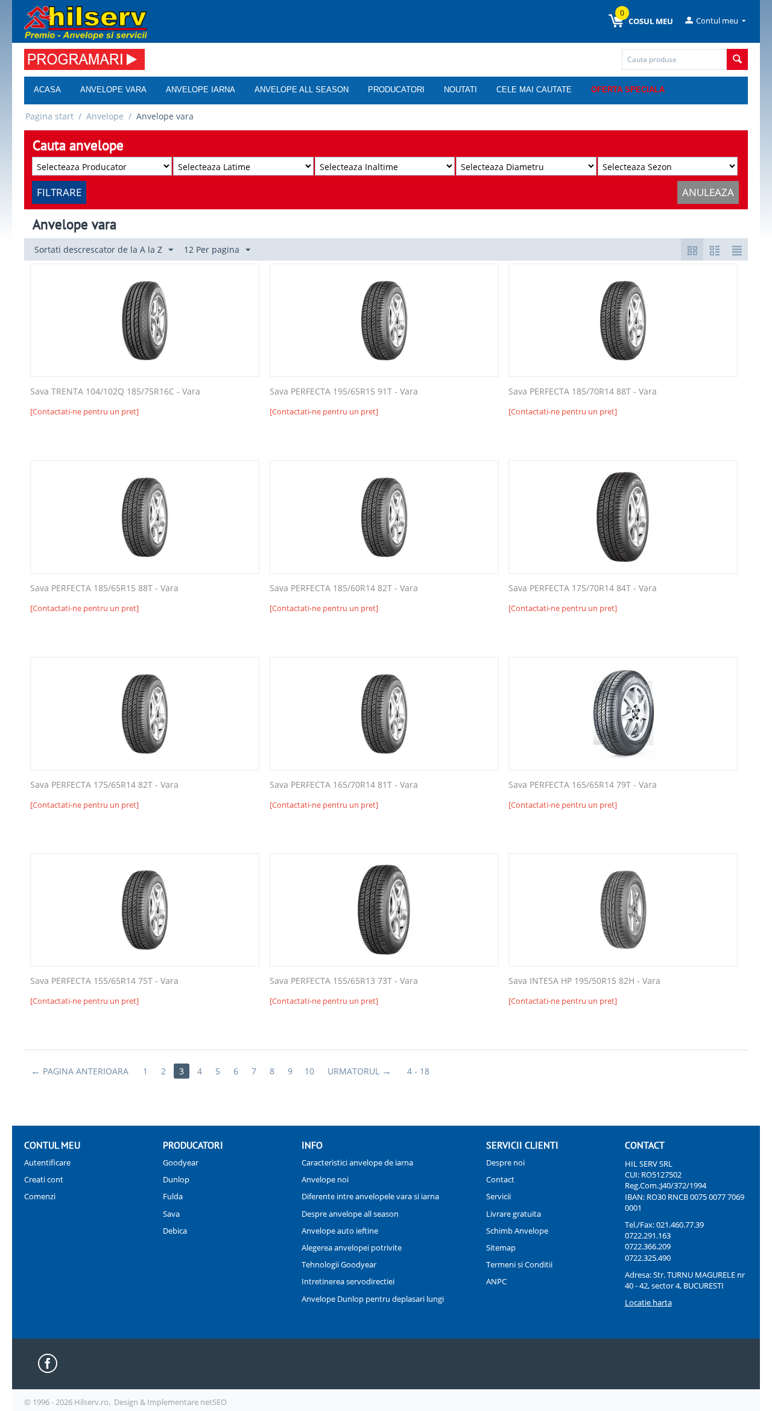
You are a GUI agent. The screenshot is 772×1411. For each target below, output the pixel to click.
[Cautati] (737, 59)
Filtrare (59, 192)
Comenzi (39, 1196)
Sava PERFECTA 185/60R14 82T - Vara (344, 588)
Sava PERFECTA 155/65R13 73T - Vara (344, 981)
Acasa (47, 89)
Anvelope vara (113, 89)
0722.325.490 (648, 1257)
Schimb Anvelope (517, 1230)
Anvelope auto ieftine (340, 1230)
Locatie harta (648, 1302)
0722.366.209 (648, 1246)
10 (309, 1071)
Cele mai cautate (534, 89)
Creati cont (43, 1179)
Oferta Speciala (628, 89)
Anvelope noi (325, 1179)
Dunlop (176, 1179)
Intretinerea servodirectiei (348, 1281)
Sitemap (501, 1247)
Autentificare (47, 1162)
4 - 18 (418, 1071)
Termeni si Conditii (519, 1264)
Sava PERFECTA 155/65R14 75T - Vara (104, 981)
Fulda (173, 1196)
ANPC (496, 1281)
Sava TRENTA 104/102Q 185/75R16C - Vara (115, 392)
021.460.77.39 (680, 1224)
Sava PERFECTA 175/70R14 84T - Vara (582, 588)
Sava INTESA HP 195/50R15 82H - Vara (584, 981)
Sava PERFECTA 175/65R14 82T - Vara (104, 785)
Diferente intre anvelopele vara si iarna (370, 1196)
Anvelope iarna (200, 89)
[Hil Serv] (85, 22)
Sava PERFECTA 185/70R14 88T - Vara (582, 392)
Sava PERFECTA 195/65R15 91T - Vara (344, 392)
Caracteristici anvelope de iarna (357, 1162)
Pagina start (49, 116)
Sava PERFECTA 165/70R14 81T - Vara (344, 785)
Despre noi (505, 1162)
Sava (171, 1213)
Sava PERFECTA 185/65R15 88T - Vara (104, 588)
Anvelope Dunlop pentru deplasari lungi (373, 1298)
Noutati (460, 89)
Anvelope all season (302, 89)
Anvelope (105, 116)
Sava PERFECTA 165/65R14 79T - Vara (582, 785)
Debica (175, 1230)
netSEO (213, 1402)
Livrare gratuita (513, 1213)
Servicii (498, 1196)
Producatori (396, 89)
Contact (500, 1179)
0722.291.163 (648, 1235)
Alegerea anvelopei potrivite (352, 1247)
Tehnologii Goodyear (339, 1264)
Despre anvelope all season (350, 1213)
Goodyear (180, 1162)
